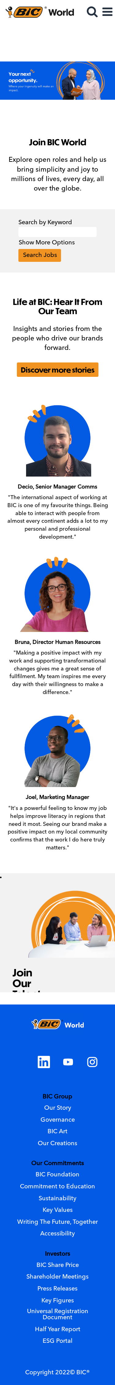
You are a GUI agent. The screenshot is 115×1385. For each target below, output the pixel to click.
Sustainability (57, 1199)
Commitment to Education (57, 1187)
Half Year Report (57, 1330)
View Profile (94, 29)
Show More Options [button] (47, 243)
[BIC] (37, 12)
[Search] (92, 12)
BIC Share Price (57, 1265)
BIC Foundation (57, 1175)
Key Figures (57, 1301)
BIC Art (57, 1132)
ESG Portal (57, 1341)
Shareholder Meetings (57, 1277)
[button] (107, 12)
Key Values (58, 1210)
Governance (57, 1120)
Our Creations (57, 1144)
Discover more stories (57, 369)
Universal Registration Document (57, 1315)
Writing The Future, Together (57, 1222)
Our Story (57, 1108)
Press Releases (57, 1289)
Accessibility (57, 1234)
